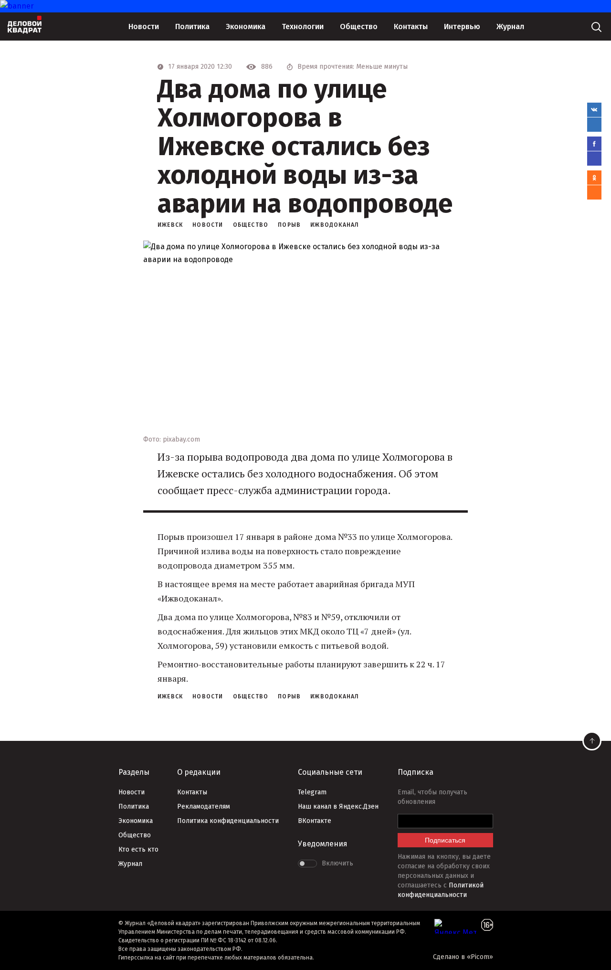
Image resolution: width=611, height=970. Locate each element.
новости (207, 224)
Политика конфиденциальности (228, 821)
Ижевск (170, 224)
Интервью (462, 26)
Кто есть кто (138, 849)
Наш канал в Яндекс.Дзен (338, 806)
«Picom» (480, 957)
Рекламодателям (203, 806)
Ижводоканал (334, 224)
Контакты (411, 26)
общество (251, 224)
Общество (359, 26)
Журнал (510, 26)
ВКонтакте (314, 821)
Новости (143, 26)
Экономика (245, 26)
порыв (289, 224)
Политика (192, 26)
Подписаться (445, 840)
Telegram (312, 792)
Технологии (303, 26)
